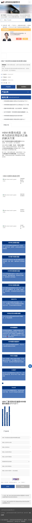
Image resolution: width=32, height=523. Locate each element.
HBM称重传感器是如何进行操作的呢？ (13, 115)
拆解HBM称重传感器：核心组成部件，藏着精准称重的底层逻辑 (17, 108)
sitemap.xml (17, 521)
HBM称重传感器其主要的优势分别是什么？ (14, 119)
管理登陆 (23, 521)
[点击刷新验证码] (15, 479)
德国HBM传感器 (22, 25)
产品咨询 (8, 86)
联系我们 (23, 86)
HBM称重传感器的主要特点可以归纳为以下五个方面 (17, 101)
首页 (9, 25)
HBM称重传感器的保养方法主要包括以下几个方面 (16, 104)
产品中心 (14, 25)
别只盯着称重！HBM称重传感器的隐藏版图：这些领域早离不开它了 (17, 112)
